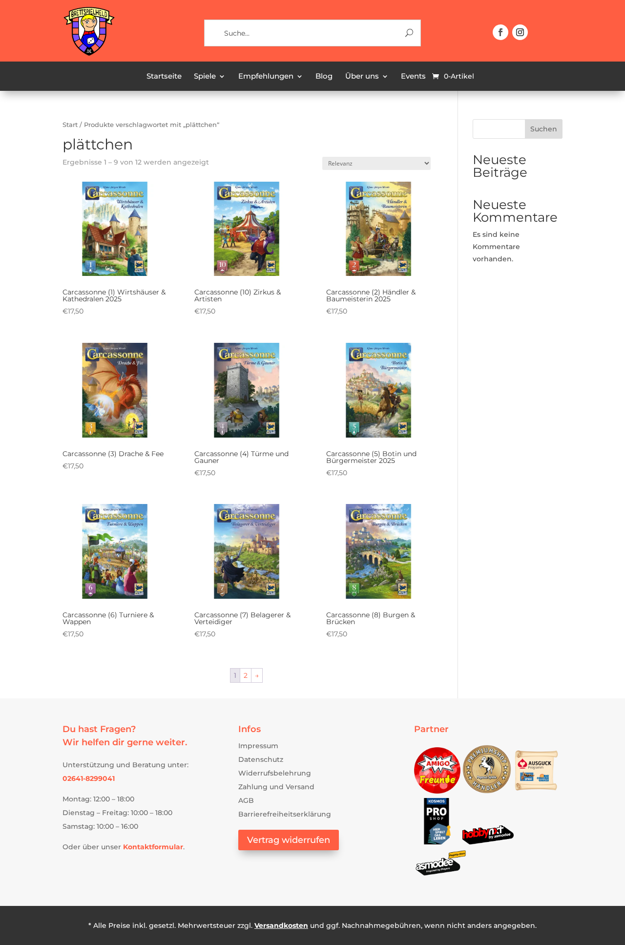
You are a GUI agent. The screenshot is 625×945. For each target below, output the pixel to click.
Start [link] (70, 124)
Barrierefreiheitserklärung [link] (284, 814)
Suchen (543, 129)
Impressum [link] (258, 745)
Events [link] (413, 77)
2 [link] (246, 675)
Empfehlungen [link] (265, 77)
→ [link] (257, 675)
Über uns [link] (362, 77)
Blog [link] (324, 77)
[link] (88, 54)
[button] (500, 32)
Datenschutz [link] (260, 759)
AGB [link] (246, 800)
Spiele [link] (205, 77)
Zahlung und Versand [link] (276, 786)
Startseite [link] (164, 77)
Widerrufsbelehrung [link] (274, 773)
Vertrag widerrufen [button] (288, 840)
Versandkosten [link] (281, 925)
